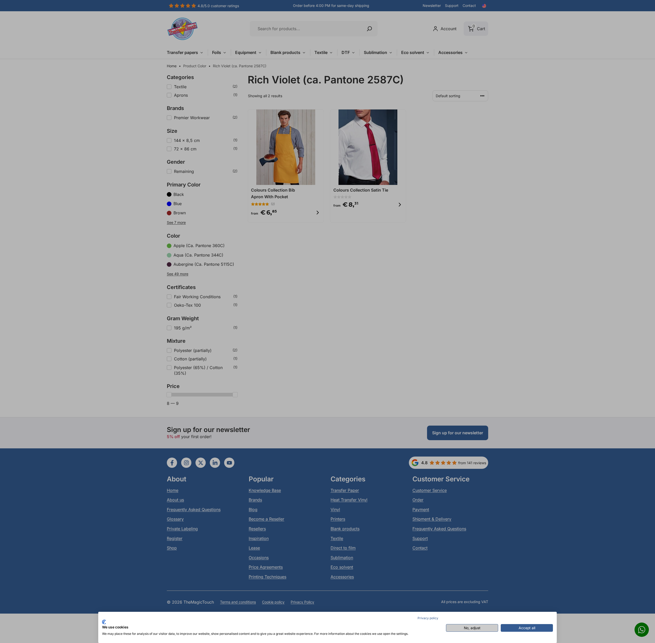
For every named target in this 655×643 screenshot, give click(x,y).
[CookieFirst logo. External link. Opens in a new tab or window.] (104, 622)
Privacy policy (428, 618)
